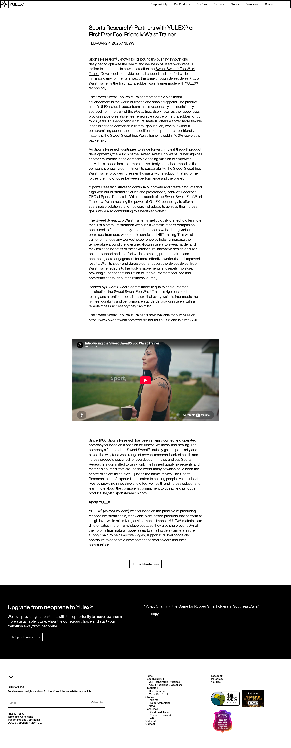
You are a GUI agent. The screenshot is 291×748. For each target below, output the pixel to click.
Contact (150, 723)
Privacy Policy (16, 713)
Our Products (157, 691)
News (152, 705)
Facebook (217, 675)
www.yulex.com (116, 511)
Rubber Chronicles (159, 702)
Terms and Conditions (20, 716)
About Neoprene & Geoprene (166, 684)
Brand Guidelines (159, 712)
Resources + (153, 709)
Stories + (151, 697)
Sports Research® (103, 59)
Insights (153, 699)
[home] (12, 4)
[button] (287, 4)
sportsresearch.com (131, 493)
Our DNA (151, 720)
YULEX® (191, 83)
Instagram (217, 678)
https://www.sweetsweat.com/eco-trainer (121, 320)
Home (149, 675)
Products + (152, 688)
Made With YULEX (159, 694)
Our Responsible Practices (164, 681)
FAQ (151, 718)
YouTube (216, 681)
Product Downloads (160, 715)
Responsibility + (155, 678)
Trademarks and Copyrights (24, 719)
